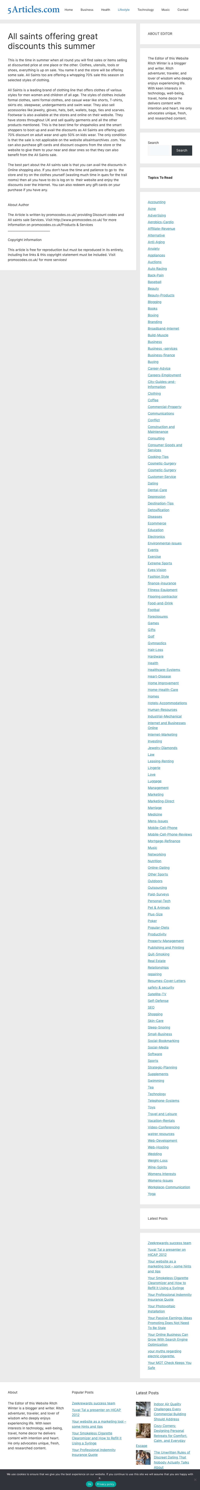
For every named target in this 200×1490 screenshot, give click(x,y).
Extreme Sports (160, 563)
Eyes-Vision (157, 570)
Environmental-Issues (165, 543)
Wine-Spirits (157, 1167)
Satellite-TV (157, 994)
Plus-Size (155, 914)
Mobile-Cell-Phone (162, 828)
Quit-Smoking (158, 954)
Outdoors (155, 881)
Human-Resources (162, 710)
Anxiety (154, 249)
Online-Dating (159, 868)
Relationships (158, 967)
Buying (153, 362)
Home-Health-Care (163, 690)
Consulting (156, 438)
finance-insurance (162, 583)
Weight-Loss (158, 1160)
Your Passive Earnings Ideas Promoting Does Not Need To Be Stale (170, 1323)
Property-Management (166, 941)
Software (155, 1054)
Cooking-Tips (158, 457)
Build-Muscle (158, 335)
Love (151, 774)
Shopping (155, 1014)
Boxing (153, 315)
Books (152, 308)
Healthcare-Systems (164, 670)
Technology (146, 10)
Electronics (156, 537)
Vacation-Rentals (161, 1121)
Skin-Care (155, 1021)
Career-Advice (159, 368)
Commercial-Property (164, 407)
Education (155, 530)
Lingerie (154, 768)
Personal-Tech (159, 901)
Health (105, 10)
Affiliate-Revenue (161, 229)
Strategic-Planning (162, 1067)
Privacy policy (105, 1484)
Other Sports (158, 874)
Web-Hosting (158, 1147)
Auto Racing (157, 269)
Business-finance (161, 355)
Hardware (155, 656)
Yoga (152, 1194)
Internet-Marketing (162, 734)
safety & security (161, 987)
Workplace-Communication (169, 1187)
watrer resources (161, 1134)
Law (151, 754)
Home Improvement (163, 683)
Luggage (155, 781)
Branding (155, 322)
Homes (153, 696)
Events (153, 550)
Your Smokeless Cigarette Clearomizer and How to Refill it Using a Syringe (168, 1283)
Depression (156, 497)
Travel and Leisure (162, 1114)
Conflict (154, 420)
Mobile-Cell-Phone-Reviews (170, 834)
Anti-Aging (156, 242)
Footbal (154, 610)
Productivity (157, 934)
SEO (151, 1007)
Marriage (155, 808)
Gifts (151, 630)
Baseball (154, 282)
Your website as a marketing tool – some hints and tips (169, 1266)
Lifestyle (124, 10)
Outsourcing (157, 888)
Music (166, 10)
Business (87, 10)
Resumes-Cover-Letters (167, 981)
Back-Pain (156, 275)
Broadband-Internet (163, 328)
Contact (183, 10)
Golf (151, 636)
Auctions (155, 262)
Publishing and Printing (166, 947)
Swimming (156, 1081)
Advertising (157, 215)
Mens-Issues (158, 821)
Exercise (154, 557)
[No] (195, 1480)
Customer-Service (162, 477)
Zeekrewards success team (169, 1243)
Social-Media (158, 1047)
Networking (157, 854)
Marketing (155, 794)
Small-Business (160, 1034)
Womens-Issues (160, 1180)
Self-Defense (158, 1001)
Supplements (158, 1074)
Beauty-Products (161, 295)
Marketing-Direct (161, 801)
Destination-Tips (161, 503)
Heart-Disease (159, 676)
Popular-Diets (158, 928)
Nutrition (154, 861)
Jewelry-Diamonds (162, 748)
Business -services (162, 348)
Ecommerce (157, 523)
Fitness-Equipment (162, 590)
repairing (155, 974)
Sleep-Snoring (159, 1027)
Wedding (155, 1154)
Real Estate (157, 961)
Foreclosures (158, 616)
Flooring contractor (162, 596)
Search (153, 143)
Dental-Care (157, 490)
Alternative (156, 235)
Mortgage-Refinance (164, 841)
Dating (153, 483)
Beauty (153, 289)
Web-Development (162, 1141)
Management (158, 788)
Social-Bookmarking (163, 1041)
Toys (151, 1107)
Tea (151, 1087)
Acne (152, 209)
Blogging (154, 302)
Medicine (155, 814)
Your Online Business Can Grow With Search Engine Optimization (168, 1340)
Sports (153, 1061)
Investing (155, 741)
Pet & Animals (159, 908)
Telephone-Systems (163, 1101)
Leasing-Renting (161, 761)
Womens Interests (162, 1174)
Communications (161, 413)
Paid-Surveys (158, 894)
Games (153, 623)
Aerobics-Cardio (161, 222)
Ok (89, 1484)
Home (69, 10)
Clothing (154, 393)
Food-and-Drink (160, 603)
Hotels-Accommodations (167, 703)
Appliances (156, 255)
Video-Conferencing (163, 1127)
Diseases (155, 517)
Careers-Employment (164, 375)
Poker (152, 921)
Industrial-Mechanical (165, 716)
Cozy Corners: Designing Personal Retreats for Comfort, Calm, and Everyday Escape (161, 1436)
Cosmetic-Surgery (162, 463)
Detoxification (158, 510)
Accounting (156, 202)
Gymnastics (157, 643)
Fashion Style (158, 576)
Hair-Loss (155, 650)
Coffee (153, 400)
